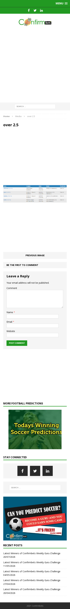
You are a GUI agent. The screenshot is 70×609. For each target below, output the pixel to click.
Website (11, 331)
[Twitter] (35, 10)
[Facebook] (29, 10)
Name (10, 312)
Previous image (35, 255)
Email (10, 321)
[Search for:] (35, 106)
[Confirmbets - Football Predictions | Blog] (35, 22)
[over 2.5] (35, 200)
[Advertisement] (35, 64)
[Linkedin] (41, 10)
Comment (12, 288)
